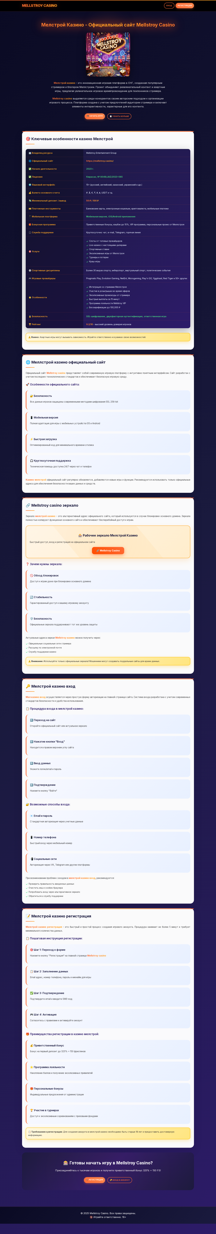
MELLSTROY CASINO (39, 5)
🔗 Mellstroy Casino (108, 550)
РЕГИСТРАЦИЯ (185, 5)
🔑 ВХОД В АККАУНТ (120, 1180)
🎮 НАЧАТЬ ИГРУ (95, 116)
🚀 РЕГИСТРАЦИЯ (94, 1180)
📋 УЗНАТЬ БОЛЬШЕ (119, 116)
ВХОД (169, 5)
